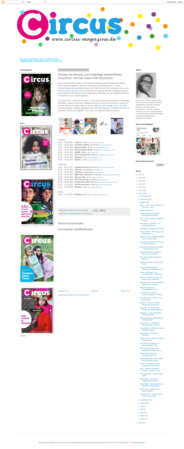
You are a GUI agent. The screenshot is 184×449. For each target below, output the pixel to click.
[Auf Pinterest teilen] (104, 210)
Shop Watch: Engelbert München (152, 229)
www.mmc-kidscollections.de (111, 174)
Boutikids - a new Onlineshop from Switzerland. (150, 314)
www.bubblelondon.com (95, 160)
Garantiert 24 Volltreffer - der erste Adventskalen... (150, 224)
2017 (140, 175)
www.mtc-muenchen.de (106, 155)
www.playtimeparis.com (95, 157)
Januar (143, 419)
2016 (140, 178)
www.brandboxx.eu (103, 179)
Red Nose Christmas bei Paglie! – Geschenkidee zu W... (151, 248)
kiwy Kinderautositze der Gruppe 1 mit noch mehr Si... (152, 243)
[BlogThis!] (96, 210)
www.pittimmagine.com (107, 150)
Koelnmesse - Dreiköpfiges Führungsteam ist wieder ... (151, 324)
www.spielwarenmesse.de (106, 167)
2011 (140, 193)
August (143, 403)
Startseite (94, 291)
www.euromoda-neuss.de (96, 142)
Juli (141, 406)
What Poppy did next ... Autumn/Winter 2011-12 (149, 288)
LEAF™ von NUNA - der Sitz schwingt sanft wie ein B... (150, 365)
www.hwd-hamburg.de (105, 184)
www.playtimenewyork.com (99, 194)
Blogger (142, 442)
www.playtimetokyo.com (95, 187)
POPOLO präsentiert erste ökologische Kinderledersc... (151, 349)
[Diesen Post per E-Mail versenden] (93, 210)
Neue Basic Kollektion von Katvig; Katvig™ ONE (149, 344)
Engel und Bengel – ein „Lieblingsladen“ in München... (152, 273)
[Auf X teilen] (99, 210)
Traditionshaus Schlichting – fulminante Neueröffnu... (150, 214)
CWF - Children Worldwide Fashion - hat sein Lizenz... (150, 370)
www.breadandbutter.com (101, 147)
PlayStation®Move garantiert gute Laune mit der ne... (150, 253)
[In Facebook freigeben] (101, 210)
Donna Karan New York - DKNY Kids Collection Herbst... (151, 359)
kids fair (66, 213)
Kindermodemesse (76, 213)
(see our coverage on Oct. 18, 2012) (112, 106)
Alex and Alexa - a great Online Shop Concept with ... (151, 395)
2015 (140, 181)
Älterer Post (125, 291)
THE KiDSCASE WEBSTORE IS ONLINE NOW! (151, 319)
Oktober (143, 202)
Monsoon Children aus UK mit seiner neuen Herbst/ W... (151, 278)
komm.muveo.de (92, 152)
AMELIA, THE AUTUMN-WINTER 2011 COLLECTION (152, 238)
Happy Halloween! (146, 210)
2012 (140, 190)
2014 (140, 184)
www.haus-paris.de (97, 177)
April (142, 409)
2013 (140, 187)
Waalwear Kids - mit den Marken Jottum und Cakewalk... (152, 283)
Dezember (144, 196)
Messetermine (87, 213)
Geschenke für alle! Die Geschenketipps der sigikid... (151, 294)
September (144, 400)
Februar (143, 416)
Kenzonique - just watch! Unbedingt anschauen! (149, 380)
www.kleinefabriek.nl (106, 145)
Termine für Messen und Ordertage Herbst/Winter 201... (152, 268)
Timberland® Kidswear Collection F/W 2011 (148, 354)
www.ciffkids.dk (97, 170)
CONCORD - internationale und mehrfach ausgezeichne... (151, 385)
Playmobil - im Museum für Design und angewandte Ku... (152, 309)
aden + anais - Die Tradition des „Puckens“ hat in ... (151, 206)
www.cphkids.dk (99, 172)
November (144, 199)
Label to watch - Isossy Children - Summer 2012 (152, 339)
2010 (140, 423)
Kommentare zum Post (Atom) (78, 295)
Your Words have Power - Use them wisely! (151, 299)
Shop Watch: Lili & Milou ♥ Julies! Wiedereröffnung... (152, 329)
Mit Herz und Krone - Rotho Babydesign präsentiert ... (150, 304)
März (142, 413)
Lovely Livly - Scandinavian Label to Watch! (150, 390)
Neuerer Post (63, 291)
